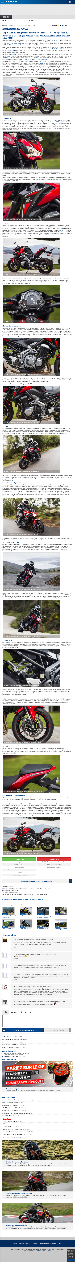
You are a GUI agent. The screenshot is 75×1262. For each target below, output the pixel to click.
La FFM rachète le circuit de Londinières (15, 1044)
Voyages (53, 1243)
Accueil (15, 1243)
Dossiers (34, 1243)
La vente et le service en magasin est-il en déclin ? (18, 1132)
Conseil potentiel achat (11, 1126)
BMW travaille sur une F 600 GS (13, 1042)
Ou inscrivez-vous (57, 1030)
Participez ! (67, 1118)
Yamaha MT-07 (6, 57)
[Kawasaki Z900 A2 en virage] (31, 591)
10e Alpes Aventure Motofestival (13, 1102)
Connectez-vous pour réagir (23, 1030)
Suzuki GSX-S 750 (42, 59)
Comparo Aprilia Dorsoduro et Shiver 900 (9, 916)
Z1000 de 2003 (59, 122)
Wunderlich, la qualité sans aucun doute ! (15, 1056)
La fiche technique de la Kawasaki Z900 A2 (37, 881)
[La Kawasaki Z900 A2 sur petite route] (31, 638)
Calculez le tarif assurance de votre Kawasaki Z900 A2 (22, 899)
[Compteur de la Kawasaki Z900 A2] (31, 323)
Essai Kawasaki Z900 (25, 927)
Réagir (55, 25)
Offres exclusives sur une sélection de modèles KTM (18, 1053)
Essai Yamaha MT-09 (60, 915)
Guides (47, 1243)
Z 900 (36, 57)
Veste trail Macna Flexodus (11, 1115)
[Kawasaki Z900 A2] (31, 276)
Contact (49, 1250)
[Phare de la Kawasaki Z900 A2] (31, 169)
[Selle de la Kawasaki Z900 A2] (31, 793)
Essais (6, 17)
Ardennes (42, 63)
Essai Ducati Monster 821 (26, 915)
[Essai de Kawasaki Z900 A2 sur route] (31, 473)
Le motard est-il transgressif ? (12, 1137)
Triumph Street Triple (12, 50)
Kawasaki (16, 21)
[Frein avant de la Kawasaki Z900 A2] (31, 743)
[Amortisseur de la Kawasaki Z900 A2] (31, 687)
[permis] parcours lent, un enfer (13, 1121)
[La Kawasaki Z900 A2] (31, 855)
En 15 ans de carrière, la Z (9, 54)
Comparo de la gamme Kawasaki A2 (61, 928)
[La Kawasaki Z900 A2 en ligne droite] (31, 536)
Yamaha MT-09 (27, 59)
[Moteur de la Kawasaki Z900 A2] (31, 376)
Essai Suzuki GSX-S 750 (8, 927)
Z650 (27, 57)
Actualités (22, 1243)
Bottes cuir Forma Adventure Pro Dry (14, 1105)
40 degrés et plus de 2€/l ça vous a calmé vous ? (18, 1134)
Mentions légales (41, 1250)
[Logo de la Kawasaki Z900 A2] (31, 221)
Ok (70, 1260)
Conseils (41, 1243)
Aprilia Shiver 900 (57, 49)
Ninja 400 (60, 230)
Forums (60, 1243)
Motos (11, 21)
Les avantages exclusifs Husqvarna (13, 1054)
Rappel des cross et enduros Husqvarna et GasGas (18, 1113)
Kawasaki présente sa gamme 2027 (14, 1047)
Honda (55, 40)
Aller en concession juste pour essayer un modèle (18, 1124)
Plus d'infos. (71, 1258)
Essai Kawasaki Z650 (43, 927)
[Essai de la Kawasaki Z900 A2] (31, 115)
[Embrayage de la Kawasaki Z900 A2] (31, 424)
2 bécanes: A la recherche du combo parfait (16, 1129)
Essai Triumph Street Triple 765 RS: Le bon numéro (44, 916)
